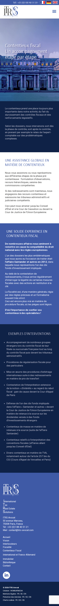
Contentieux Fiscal (12, 550)
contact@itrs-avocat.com (21, 530)
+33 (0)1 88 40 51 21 (17, 527)
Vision (6, 540)
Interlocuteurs (10, 544)
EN (25, 594)
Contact (6, 565)
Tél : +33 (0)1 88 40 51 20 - (26, 2)
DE (22, 594)
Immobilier (8, 559)
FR (18, 594)
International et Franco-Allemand (19, 554)
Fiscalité (7, 547)
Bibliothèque (9, 562)
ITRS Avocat (14, 588)
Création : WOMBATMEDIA (13, 591)
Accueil (6, 537)
